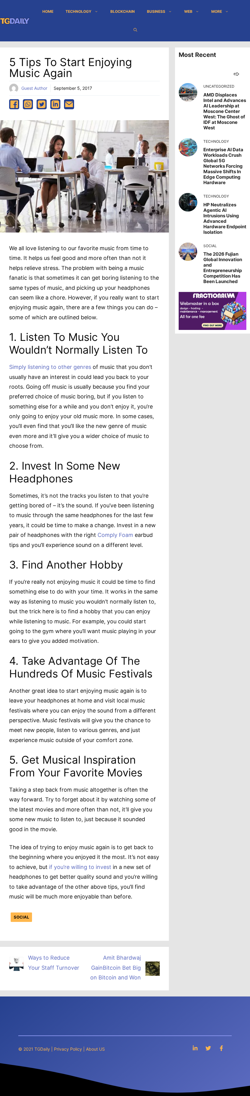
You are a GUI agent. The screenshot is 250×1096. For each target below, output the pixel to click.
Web (188, 11)
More (216, 11)
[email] (69, 104)
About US (95, 1049)
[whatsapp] (28, 104)
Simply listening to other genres (50, 367)
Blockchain (122, 11)
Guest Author (34, 88)
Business (156, 11)
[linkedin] (55, 104)
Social (21, 917)
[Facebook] (221, 1048)
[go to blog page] (236, 74)
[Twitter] (208, 1048)
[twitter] (42, 104)
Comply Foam (115, 535)
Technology (78, 11)
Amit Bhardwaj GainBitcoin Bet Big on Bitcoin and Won (115, 967)
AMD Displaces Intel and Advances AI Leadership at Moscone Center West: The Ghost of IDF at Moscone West (224, 111)
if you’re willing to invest (80, 867)
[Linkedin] (195, 1048)
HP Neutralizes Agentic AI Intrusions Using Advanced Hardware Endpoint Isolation (224, 218)
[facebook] (14, 104)
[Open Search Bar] (135, 30)
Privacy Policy (68, 1049)
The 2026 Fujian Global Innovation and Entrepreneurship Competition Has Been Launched (222, 267)
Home (47, 11)
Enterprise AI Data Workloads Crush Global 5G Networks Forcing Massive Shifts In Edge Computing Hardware (223, 166)
